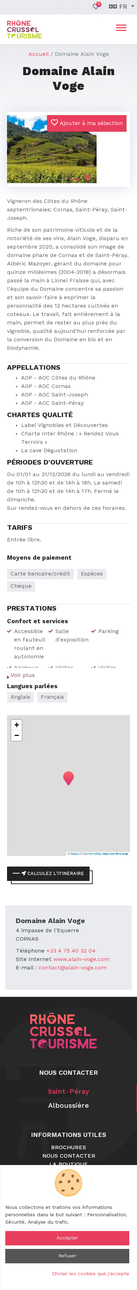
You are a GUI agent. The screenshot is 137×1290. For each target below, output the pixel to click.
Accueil (38, 54)
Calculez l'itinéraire (55, 873)
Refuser (67, 1255)
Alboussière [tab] (68, 1106)
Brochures (68, 1148)
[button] (16, 143)
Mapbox (75, 853)
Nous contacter (68, 1156)
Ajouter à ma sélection (90, 123)
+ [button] (16, 724)
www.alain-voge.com (81, 959)
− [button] (16, 735)
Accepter (67, 1238)
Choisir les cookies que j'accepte (90, 1273)
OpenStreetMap (92, 853)
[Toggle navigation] (121, 29)
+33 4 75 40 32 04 (71, 951)
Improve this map (115, 854)
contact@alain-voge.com (73, 968)
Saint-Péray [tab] (68, 1091)
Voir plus (23, 675)
